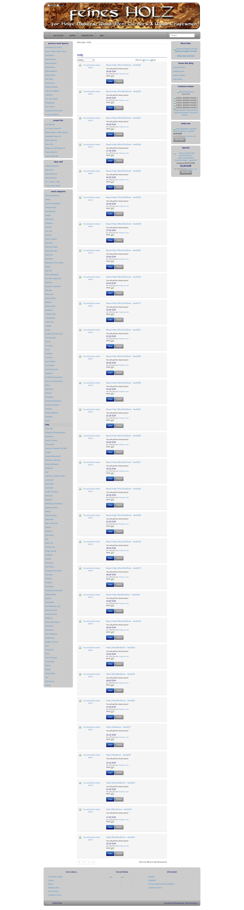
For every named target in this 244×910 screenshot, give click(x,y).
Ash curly (48, 231)
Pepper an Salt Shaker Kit (55, 148)
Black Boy (49, 259)
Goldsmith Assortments (54, 111)
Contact (51, 880)
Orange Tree (50, 547)
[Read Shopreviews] (185, 92)
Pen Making (49, 125)
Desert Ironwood (51, 369)
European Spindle (52, 405)
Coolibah (48, 354)
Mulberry (48, 531)
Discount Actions (179, 67)
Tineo (47, 654)
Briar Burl (48, 290)
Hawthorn (49, 417)
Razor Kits (49, 144)
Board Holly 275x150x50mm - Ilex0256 (123, 197)
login (101, 35)
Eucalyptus (49, 397)
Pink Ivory (49, 575)
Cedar (47, 330)
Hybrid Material (51, 71)
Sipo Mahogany (51, 634)
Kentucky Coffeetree (53, 460)
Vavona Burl (50, 662)
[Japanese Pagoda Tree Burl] (186, 49)
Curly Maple (50, 365)
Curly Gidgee (50, 361)
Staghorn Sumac (51, 642)
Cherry (47, 342)
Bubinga (48, 302)
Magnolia (48, 500)
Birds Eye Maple (51, 247)
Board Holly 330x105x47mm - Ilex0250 (123, 277)
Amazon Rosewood (52, 204)
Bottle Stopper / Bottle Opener (56, 132)
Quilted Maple (50, 594)
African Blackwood (52, 196)
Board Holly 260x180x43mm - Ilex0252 (123, 171)
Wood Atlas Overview (185, 56)
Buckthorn (49, 310)
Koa (46, 472)
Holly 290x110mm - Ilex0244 (119, 809)
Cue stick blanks (51, 99)
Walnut (48, 666)
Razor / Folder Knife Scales (55, 51)
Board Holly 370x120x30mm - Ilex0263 (123, 489)
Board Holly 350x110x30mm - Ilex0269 (123, 356)
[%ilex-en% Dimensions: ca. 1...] (90, 66)
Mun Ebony (49, 535)
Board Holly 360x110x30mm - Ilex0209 (123, 436)
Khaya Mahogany (52, 464)
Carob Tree (49, 322)
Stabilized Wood (51, 87)
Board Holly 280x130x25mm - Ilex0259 (123, 224)
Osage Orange (50, 551)
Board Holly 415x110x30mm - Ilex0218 (123, 541)
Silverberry (49, 630)
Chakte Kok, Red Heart (54, 334)
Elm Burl (48, 393)
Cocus (47, 350)
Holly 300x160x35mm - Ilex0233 (120, 837)
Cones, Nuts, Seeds (52, 186)
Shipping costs (124, 73)
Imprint (50, 884)
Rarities (48, 598)
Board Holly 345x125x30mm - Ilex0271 (123, 303)
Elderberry (49, 389)
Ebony (47, 385)
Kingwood (49, 468)
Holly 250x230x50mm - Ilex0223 (120, 783)
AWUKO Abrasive (52, 166)
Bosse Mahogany (52, 275)
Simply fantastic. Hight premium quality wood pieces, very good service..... (186, 112)
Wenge (48, 670)
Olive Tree (49, 543)
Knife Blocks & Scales (53, 48)
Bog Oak (48, 271)
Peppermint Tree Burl (53, 571)
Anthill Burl (49, 219)
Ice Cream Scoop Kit (53, 128)
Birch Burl (49, 243)
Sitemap (151, 877)
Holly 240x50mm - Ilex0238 (118, 755)
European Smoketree (53, 401)
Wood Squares (51, 63)
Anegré (48, 215)
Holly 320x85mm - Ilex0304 (183, 131)
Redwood (49, 618)
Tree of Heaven (51, 658)
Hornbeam (49, 437)
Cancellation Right (55, 877)
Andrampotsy (50, 211)
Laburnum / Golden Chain (55, 476)
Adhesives (49, 170)
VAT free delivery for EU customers (161, 884)
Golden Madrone (51, 413)
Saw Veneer (50, 107)
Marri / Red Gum (51, 523)
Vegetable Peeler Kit (53, 136)
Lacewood (49, 480)
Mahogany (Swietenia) (54, 504)
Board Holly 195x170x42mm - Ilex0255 (123, 65)
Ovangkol (49, 555)
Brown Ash (49, 294)
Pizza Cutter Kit (51, 152)
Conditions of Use (55, 895)
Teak (47, 646)
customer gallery (179, 75)
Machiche (49, 496)
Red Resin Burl (51, 614)
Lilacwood (49, 488)
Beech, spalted (51, 239)
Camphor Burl (50, 314)
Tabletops (49, 95)
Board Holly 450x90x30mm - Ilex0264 (123, 595)
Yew (46, 677)
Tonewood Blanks (52, 115)
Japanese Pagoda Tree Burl (56, 448)
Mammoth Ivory (51, 174)
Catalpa (48, 326)
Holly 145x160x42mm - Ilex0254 (120, 647)
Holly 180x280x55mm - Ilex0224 (120, 674)
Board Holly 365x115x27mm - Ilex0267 (123, 462)
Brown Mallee (50, 298)
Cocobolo (49, 346)
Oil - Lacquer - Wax (52, 182)
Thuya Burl (49, 650)
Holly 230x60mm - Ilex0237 (118, 727)
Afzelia (47, 200)
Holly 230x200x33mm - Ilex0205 (120, 700)
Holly (47, 425)
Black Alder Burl (51, 251)
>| (93, 862)
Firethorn (48, 409)
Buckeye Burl (50, 306)
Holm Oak (49, 429)
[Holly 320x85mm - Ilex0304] (185, 129)
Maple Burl (49, 519)
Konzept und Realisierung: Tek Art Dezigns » (181, 903)
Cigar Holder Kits (51, 156)
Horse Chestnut (51, 440)
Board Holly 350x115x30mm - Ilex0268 (123, 383)
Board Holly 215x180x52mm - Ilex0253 (123, 91)
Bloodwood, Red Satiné (54, 263)
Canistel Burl (50, 318)
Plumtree (48, 583)
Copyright (152, 880)
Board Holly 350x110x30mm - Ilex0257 (123, 330)
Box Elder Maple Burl (53, 279)
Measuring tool (51, 178)
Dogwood (49, 373)
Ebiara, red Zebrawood (54, 381)
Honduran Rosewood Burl (55, 433)
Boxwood (48, 282)
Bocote (48, 267)
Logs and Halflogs (52, 91)
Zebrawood (49, 681)
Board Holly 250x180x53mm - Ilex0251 (123, 118)
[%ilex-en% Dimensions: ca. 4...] (90, 543)
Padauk (48, 559)
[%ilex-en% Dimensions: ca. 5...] (90, 622)
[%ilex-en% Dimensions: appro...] (90, 728)
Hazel (47, 421)
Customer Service (155, 888)
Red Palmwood (51, 610)
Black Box (49, 255)
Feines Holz (57, 903)
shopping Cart (86, 35)
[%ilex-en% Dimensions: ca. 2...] (90, 119)
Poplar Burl (49, 587)
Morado (48, 527)
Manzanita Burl (51, 515)
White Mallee (50, 673)
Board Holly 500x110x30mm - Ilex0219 (123, 621)
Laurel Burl (49, 484)
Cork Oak (48, 358)
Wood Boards (50, 59)
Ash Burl (48, 227)
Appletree (49, 223)
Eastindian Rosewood (53, 377)
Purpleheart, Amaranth (53, 591)
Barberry (48, 235)
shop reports (177, 79)
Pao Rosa (49, 563)
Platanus (48, 579)
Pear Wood (49, 567)
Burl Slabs (49, 79)
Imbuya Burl (49, 444)
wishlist (72, 35)
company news (178, 71)
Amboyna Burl (50, 207)
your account (58, 35)
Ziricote (48, 685)
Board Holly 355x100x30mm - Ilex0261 (123, 409)
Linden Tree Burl (51, 492)
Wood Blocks (50, 67)
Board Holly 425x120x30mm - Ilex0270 (123, 568)
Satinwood (49, 626)
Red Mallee (49, 602)
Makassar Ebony (51, 508)
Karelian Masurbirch (53, 456)
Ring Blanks (50, 103)
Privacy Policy (53, 891)
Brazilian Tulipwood (52, 286)
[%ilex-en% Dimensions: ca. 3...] (90, 252)
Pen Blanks (49, 55)
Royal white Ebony (52, 622)
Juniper (48, 452)
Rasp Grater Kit (51, 140)
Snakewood (49, 638)
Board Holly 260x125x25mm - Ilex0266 (123, 144)
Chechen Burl (50, 338)
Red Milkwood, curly (53, 606)
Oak (46, 539)
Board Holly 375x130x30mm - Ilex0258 (123, 515)
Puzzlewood (50, 83)
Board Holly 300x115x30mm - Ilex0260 (123, 250)
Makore (48, 512)
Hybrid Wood (50, 75)
